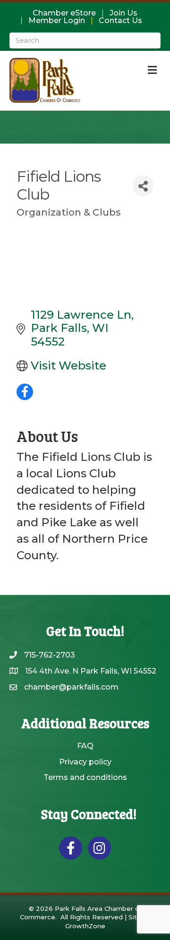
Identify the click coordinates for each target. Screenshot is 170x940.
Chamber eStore (64, 13)
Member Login (56, 20)
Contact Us (120, 20)
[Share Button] (143, 185)
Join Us (123, 13)
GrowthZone (85, 926)
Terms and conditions (85, 777)
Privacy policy (85, 761)
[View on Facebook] (25, 396)
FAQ (85, 745)
